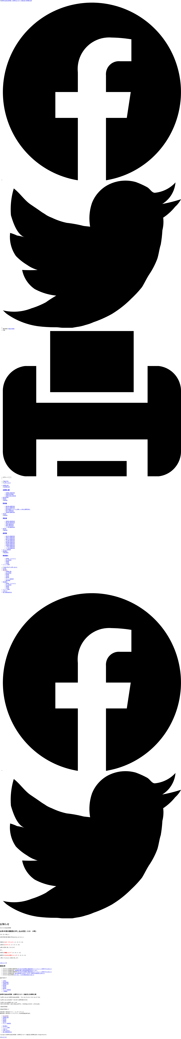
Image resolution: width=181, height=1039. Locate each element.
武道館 (7, 563)
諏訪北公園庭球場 (10, 539)
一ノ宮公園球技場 (10, 527)
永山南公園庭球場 (10, 540)
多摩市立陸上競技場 (11, 495)
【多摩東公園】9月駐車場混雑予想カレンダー (25, 970)
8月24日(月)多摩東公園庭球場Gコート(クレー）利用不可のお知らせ (35, 968)
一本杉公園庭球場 (10, 546)
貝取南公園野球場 (10, 512)
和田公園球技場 (10, 525)
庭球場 (4, 528)
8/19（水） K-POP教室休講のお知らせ (24, 974)
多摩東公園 (5, 485)
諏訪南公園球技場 (10, 522)
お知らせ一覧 (3, 963)
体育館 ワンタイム (11, 558)
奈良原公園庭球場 (10, 543)
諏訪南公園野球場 (10, 506)
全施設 (4, 980)
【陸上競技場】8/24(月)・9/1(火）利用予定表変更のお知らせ (29, 973)
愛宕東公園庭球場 (10, 542)
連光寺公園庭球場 (10, 536)
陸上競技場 (8, 560)
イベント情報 (6, 564)
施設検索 (8, 580)
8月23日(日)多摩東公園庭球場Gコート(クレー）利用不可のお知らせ (35, 971)
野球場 (4, 498)
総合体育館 (5, 497)
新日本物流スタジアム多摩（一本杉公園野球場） (18, 509)
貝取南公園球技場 (10, 521)
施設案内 (5, 570)
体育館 (7, 561)
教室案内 (5, 551)
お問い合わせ (6, 1030)
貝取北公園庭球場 (10, 537)
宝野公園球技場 (10, 524)
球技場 (4, 513)
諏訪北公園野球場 (10, 507)
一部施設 (5, 991)
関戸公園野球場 (10, 510)
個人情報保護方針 (7, 592)
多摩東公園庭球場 (10, 492)
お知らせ (5, 590)
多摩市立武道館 (10, 494)
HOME (4, 568)
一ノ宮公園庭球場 (10, 548)
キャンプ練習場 (7, 549)
